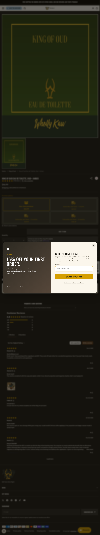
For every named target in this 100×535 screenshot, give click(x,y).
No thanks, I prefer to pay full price (73, 283)
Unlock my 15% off (73, 277)
